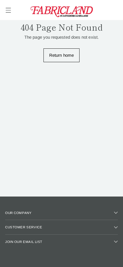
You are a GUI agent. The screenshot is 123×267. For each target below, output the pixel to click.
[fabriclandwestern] (61, 10)
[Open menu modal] (8, 10)
